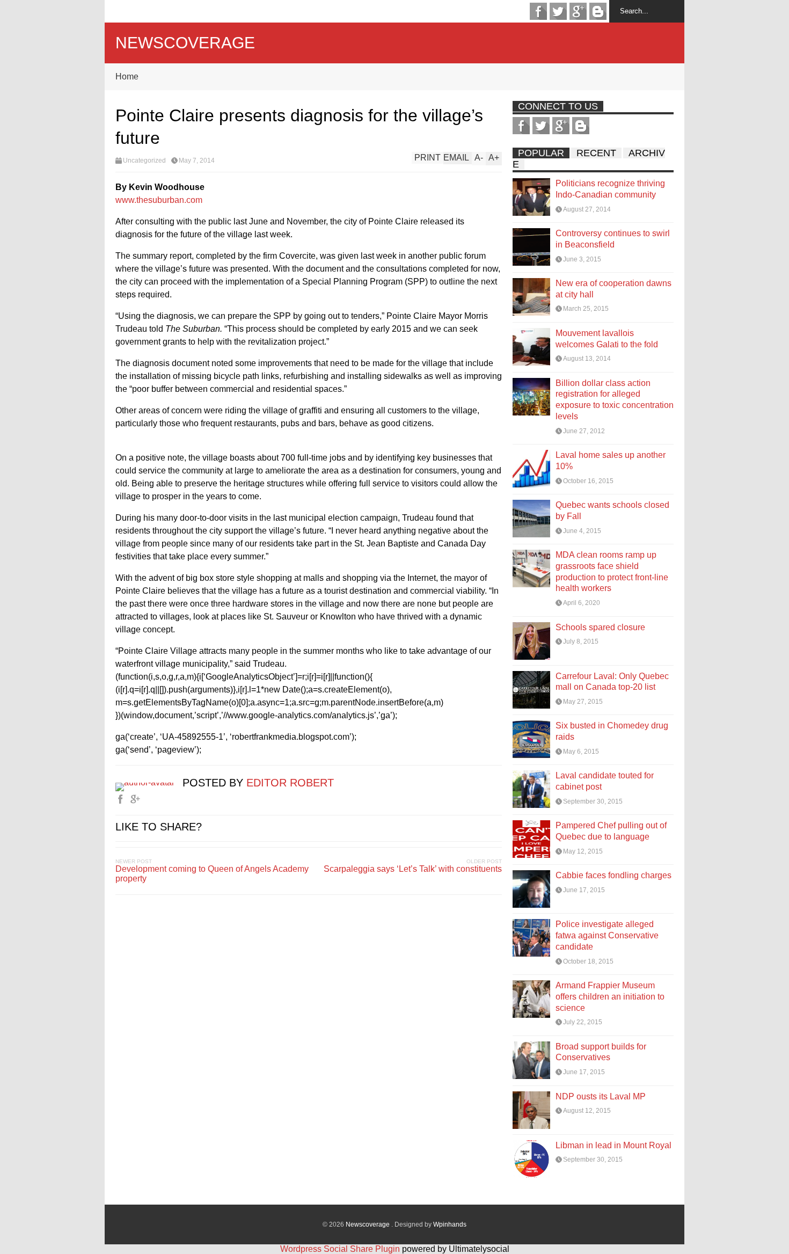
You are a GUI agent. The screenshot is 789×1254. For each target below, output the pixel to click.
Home (126, 76)
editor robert (290, 783)
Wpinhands (449, 1224)
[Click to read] (531, 197)
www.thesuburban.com (158, 200)
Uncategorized (144, 160)
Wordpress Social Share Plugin (341, 1248)
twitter (558, 11)
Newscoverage (185, 43)
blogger (598, 11)
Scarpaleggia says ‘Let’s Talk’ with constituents (413, 868)
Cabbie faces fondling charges (613, 875)
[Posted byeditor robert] (148, 782)
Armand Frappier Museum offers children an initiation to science (610, 996)
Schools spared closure (600, 627)
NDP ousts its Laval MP (601, 1096)
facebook (538, 11)
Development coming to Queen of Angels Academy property (212, 873)
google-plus (578, 11)
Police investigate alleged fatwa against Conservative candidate (607, 935)
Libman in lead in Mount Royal (613, 1145)
